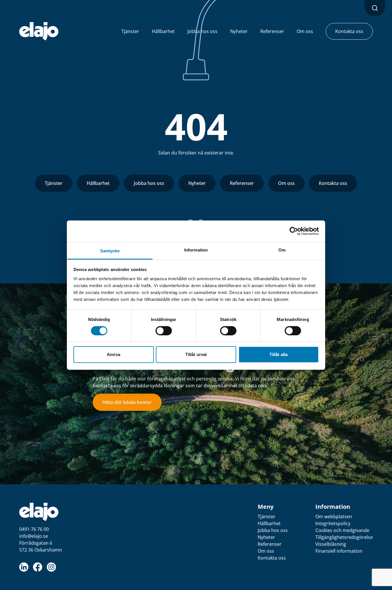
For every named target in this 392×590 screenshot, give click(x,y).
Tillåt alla (278, 354)
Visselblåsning (330, 544)
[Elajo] (39, 31)
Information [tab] (196, 249)
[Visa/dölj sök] (375, 8)
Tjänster (54, 183)
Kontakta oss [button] (349, 31)
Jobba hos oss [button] (202, 31)
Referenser (242, 183)
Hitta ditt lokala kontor (127, 402)
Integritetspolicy (332, 523)
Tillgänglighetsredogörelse (344, 537)
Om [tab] (282, 249)
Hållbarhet (98, 183)
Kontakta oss (333, 183)
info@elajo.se (33, 536)
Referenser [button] (272, 31)
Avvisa (113, 354)
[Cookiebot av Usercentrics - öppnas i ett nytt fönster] (294, 231)
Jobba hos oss (149, 183)
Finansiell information (338, 551)
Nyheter (197, 183)
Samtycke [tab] (110, 250)
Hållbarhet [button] (163, 31)
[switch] (164, 330)
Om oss (286, 183)
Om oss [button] (305, 31)
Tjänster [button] (130, 31)
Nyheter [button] (239, 31)
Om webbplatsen (333, 516)
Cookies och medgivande (342, 530)
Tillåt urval (196, 354)
